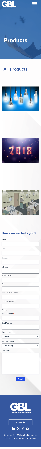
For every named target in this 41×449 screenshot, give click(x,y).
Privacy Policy (10, 438)
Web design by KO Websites (26, 438)
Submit (20, 379)
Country (4, 310)
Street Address (7, 275)
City (3, 284)
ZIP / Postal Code (8, 301)
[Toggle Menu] (34, 3)
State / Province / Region (10, 292)
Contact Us (20, 422)
